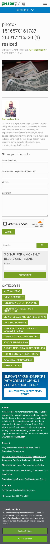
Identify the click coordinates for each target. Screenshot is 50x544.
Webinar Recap (12, 365)
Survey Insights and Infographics (24, 348)
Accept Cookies (25, 539)
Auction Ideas (11, 291)
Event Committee (13, 297)
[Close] (47, 505)
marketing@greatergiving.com (21, 490)
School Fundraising (15, 342)
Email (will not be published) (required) (19, 171)
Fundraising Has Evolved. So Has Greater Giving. (24, 479)
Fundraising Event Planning (20, 302)
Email (7, 263)
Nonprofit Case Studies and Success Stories (20, 329)
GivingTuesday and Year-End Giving (24, 316)
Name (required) (9, 161)
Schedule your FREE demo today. (25, 393)
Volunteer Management (17, 359)
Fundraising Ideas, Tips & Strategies (18, 309)
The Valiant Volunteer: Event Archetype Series (23, 465)
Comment (6, 193)
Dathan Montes (37, 50)
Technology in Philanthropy (20, 354)
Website (5, 182)
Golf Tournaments (14, 322)
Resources (24, 10)
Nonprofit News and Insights (21, 336)
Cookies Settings (25, 531)
